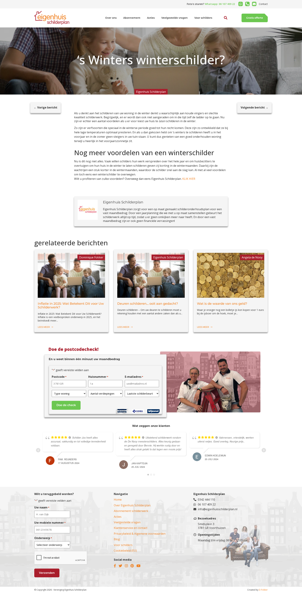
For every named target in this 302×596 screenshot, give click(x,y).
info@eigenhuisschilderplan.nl (217, 509)
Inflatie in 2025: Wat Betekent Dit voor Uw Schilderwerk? (71, 305)
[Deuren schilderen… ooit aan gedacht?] (151, 296)
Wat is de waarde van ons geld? (222, 304)
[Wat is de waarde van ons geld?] (230, 296)
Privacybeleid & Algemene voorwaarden (140, 534)
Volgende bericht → (254, 107)
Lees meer (44, 327)
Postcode (59, 377)
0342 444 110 (206, 499)
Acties (151, 17)
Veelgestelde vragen (174, 17)
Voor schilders (203, 17)
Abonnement (131, 17)
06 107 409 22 (207, 504)
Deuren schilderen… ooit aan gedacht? (147, 304)
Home (118, 499)
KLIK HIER (188, 179)
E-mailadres (134, 377)
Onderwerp (43, 538)
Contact (263, 4)
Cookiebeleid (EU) (125, 550)
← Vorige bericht (45, 107)
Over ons (111, 17)
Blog (117, 539)
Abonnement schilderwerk (131, 511)
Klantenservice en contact (130, 528)
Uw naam (41, 507)
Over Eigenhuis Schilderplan (132, 505)
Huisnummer (98, 377)
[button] (221, 26)
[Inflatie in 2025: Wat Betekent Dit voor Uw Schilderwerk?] (71, 296)
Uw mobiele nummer (50, 523)
